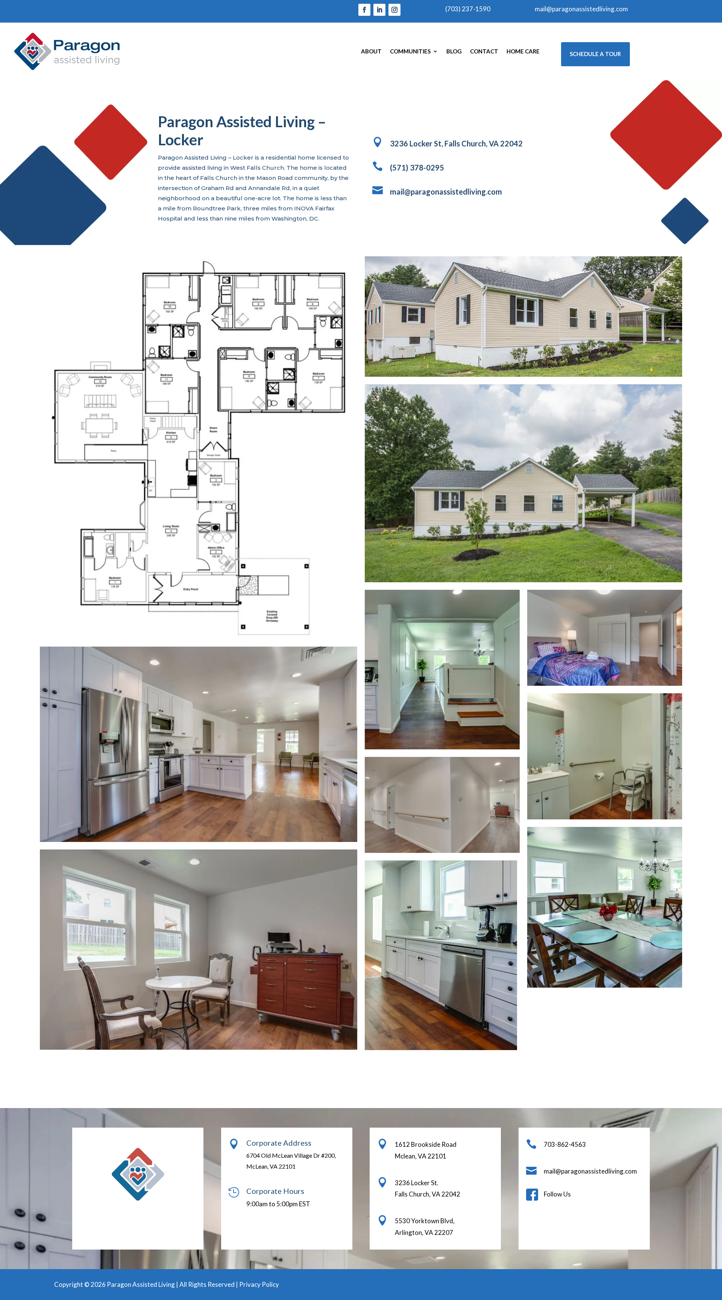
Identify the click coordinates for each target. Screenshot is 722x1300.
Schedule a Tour (595, 53)
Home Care (523, 51)
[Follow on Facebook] (364, 10)
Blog (454, 51)
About (371, 51)
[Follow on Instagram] (394, 10)
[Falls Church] (523, 317)
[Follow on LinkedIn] (379, 10)
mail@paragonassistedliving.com (581, 9)
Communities (410, 51)
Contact (484, 51)
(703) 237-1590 (467, 9)
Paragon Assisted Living (141, 1284)
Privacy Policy (259, 1284)
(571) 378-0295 (417, 167)
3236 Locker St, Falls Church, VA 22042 (456, 143)
